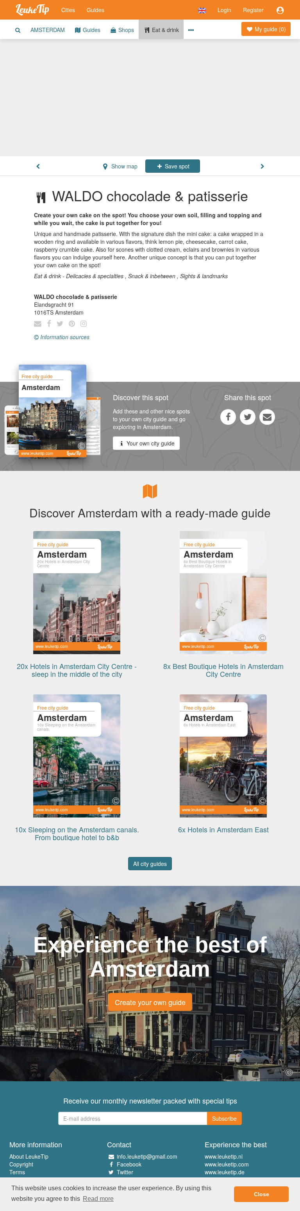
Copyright (21, 1164)
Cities (68, 10)
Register (253, 10)
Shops (125, 30)
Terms (17, 1172)
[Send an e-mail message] (267, 416)
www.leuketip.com (227, 1164)
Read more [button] (98, 1198)
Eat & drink (164, 30)
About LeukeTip (28, 1156)
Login (224, 10)
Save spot (176, 166)
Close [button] (261, 1194)
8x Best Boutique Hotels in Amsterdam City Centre (223, 670)
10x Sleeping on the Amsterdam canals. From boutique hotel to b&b (77, 833)
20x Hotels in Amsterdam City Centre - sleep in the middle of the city (77, 670)
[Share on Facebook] (228, 416)
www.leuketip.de (225, 1172)
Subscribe (224, 1118)
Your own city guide (150, 443)
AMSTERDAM (47, 30)
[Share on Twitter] (247, 416)
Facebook (129, 1164)
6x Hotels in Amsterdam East (223, 829)
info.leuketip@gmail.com (147, 1156)
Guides (95, 10)
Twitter (125, 1172)
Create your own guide (150, 1002)
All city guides (150, 864)
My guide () (269, 29)
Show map (124, 166)
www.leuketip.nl (224, 1156)
